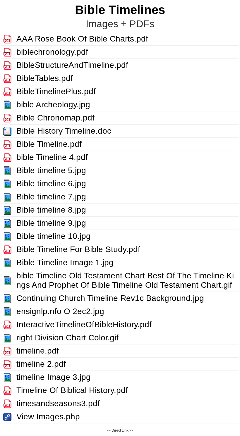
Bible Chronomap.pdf (55, 117)
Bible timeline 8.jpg (51, 209)
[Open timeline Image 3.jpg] (7, 377)
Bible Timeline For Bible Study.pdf (78, 249)
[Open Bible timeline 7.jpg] (7, 196)
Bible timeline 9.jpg (51, 223)
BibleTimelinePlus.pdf (56, 91)
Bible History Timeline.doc (63, 130)
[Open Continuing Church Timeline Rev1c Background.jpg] (7, 298)
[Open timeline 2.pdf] (7, 363)
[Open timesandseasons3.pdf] (7, 403)
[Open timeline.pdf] (7, 350)
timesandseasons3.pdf (58, 403)
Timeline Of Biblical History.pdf (72, 390)
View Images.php (48, 416)
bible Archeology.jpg (53, 104)
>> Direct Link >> (120, 430)
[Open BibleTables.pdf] (7, 78)
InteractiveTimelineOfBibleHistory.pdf (84, 324)
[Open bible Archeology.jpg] (7, 104)
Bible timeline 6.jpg (51, 183)
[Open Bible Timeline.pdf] (7, 144)
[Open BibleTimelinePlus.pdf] (7, 91)
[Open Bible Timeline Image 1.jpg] (7, 262)
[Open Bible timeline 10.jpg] (7, 236)
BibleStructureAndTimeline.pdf (72, 65)
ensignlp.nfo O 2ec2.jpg (60, 311)
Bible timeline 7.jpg (51, 196)
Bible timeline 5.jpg (51, 170)
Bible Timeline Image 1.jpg (65, 262)
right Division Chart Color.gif (67, 337)
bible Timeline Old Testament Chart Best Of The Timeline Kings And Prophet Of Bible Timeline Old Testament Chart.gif (125, 280)
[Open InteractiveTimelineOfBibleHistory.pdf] (7, 324)
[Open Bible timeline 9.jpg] (7, 223)
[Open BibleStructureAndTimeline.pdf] (7, 65)
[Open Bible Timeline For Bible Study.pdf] (7, 249)
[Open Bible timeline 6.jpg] (7, 183)
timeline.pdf (37, 350)
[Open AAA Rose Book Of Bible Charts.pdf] (7, 38)
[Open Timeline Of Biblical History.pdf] (7, 390)
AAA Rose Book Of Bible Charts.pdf (82, 38)
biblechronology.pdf (52, 51)
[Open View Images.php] (7, 416)
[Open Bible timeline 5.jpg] (7, 170)
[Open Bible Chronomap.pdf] (7, 117)
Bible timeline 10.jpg (53, 236)
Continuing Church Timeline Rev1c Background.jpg (110, 298)
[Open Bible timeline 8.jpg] (7, 209)
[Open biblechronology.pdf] (7, 51)
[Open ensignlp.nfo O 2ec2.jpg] (7, 311)
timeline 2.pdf (41, 363)
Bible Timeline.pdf (49, 144)
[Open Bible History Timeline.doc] (7, 130)
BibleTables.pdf (44, 78)
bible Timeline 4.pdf (52, 157)
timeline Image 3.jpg (53, 377)
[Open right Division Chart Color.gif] (7, 337)
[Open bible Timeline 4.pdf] (7, 157)
